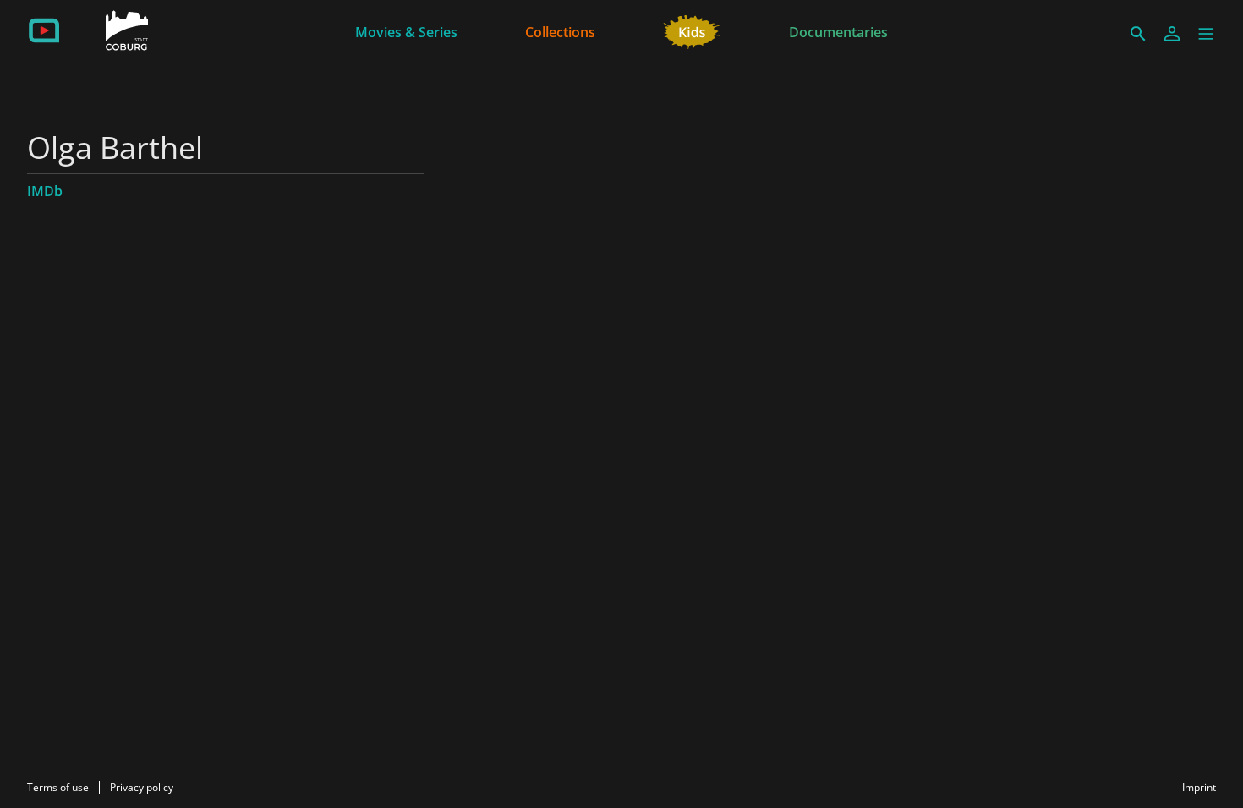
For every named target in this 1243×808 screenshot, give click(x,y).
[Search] (1138, 34)
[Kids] (692, 30)
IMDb (45, 191)
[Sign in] (1172, 34)
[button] (1206, 34)
